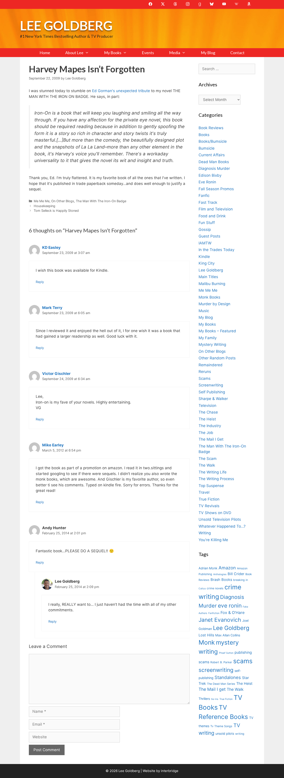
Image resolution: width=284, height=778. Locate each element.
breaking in (240, 580)
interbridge (169, 771)
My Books (112, 52)
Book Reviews (211, 128)
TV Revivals (209, 506)
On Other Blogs (62, 201)
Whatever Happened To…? (222, 526)
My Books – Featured (217, 331)
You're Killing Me (213, 540)
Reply (40, 282)
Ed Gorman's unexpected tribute (121, 91)
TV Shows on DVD (215, 513)
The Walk (207, 465)
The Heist (207, 419)
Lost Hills (206, 635)
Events (148, 52)
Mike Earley (53, 445)
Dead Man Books (214, 162)
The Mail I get (212, 689)
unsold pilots (224, 733)
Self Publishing (212, 392)
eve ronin (230, 605)
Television (207, 405)
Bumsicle (207, 148)
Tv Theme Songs (221, 726)
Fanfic (204, 195)
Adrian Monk (208, 568)
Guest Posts (209, 236)
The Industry (210, 426)
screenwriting (216, 670)
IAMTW (205, 243)
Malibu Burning (212, 283)
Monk (207, 642)
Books (204, 135)
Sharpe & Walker (213, 398)
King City (207, 263)
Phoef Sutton (226, 652)
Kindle (204, 256)
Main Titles (208, 277)
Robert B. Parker (221, 662)
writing (239, 733)
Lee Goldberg (66, 25)
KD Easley (51, 247)
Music (204, 311)
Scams (205, 378)
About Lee (74, 52)
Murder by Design (214, 304)
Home (44, 52)
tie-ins (214, 699)
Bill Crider (236, 574)
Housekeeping (44, 206)
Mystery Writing (212, 344)
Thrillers (204, 699)
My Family (208, 338)
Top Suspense (211, 485)
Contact (237, 52)
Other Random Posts (217, 358)
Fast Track (208, 202)
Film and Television (216, 209)
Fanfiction (213, 613)
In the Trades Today (216, 249)
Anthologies (220, 574)
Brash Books (221, 579)
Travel (204, 492)
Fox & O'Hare (233, 612)
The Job (206, 432)
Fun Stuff (207, 222)
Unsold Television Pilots (220, 519)
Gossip (205, 229)
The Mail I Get (211, 439)
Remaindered (211, 365)
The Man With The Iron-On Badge (101, 201)
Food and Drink (212, 216)
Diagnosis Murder (214, 168)
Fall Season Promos (216, 189)
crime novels (215, 588)
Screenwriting (211, 385)
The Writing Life (213, 472)
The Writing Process (216, 479)
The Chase (208, 412)
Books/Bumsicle (213, 141)
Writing (205, 533)
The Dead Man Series (221, 683)
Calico (202, 588)
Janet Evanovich (220, 619)
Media (174, 52)
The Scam (208, 458)
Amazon (227, 567)
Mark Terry (52, 307)
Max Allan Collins (227, 635)
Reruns (205, 371)
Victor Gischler (56, 373)
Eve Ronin (207, 182)
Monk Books (209, 297)
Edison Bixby (210, 175)
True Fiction (209, 499)
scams (242, 661)
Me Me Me (41, 201)
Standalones (228, 677)
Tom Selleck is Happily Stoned (56, 210)
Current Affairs (212, 155)
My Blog (208, 52)
